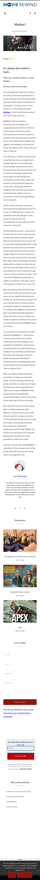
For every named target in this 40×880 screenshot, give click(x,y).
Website (8, 673)
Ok (12, 875)
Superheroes (11, 802)
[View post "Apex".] (20, 611)
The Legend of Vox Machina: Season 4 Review (20, 557)
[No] (37, 870)
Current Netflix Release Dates (18, 791)
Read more (24, 875)
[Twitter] (15, 508)
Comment (9, 683)
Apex (20, 627)
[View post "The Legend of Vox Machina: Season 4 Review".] (20, 540)
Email (7, 664)
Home (20, 859)
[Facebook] (30, 13)
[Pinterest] (24, 508)
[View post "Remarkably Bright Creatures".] (20, 576)
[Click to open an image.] (20, 43)
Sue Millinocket (19, 31)
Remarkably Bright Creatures (20, 592)
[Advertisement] (20, 832)
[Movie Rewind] (20, 5)
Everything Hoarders (15, 796)
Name (7, 655)
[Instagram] (35, 13)
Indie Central (11, 807)
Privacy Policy (26, 769)
